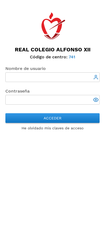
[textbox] (52, 77)
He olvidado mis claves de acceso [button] (52, 128)
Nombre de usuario (25, 68)
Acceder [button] (52, 118)
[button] (96, 100)
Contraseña (17, 91)
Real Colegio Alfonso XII (52, 49)
